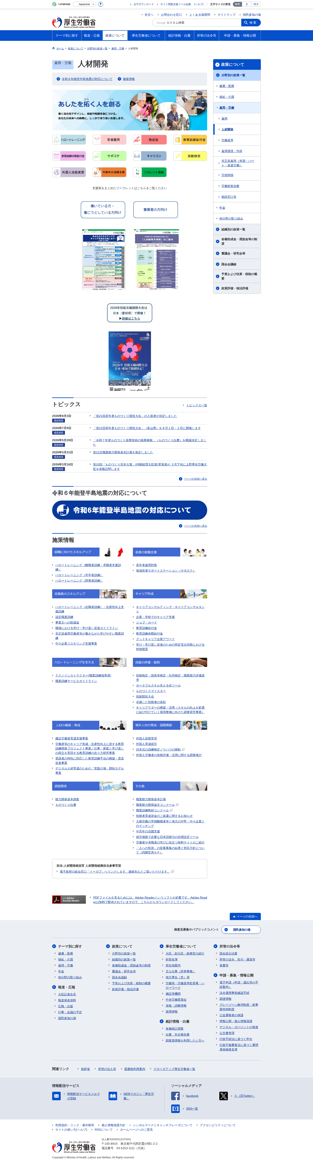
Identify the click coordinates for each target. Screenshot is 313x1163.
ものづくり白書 (65, 804)
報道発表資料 (67, 1000)
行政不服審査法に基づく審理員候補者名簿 (239, 1047)
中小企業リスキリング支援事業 (76, 643)
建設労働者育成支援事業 (71, 738)
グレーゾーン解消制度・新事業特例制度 (239, 1007)
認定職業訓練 (64, 617)
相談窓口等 (228, 196)
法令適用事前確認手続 (234, 993)
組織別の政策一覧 (233, 229)
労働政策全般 (230, 186)
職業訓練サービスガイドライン (76, 681)
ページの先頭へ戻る (195, 478)
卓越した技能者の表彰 (151, 702)
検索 (253, 22)
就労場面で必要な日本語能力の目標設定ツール (167, 837)
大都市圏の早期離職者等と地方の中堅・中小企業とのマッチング (170, 824)
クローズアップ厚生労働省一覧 (174, 1069)
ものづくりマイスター (151, 691)
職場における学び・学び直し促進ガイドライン (86, 628)
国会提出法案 (228, 953)
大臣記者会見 (67, 994)
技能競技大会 (145, 696)
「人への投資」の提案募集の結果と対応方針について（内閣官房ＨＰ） (170, 850)
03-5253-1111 (125, 1148)
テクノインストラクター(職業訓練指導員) (83, 675)
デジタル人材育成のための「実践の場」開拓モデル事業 (89, 771)
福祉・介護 (226, 96)
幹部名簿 (172, 959)
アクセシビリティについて (218, 1125)
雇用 (224, 118)
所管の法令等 (230, 946)
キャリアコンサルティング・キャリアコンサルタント (170, 609)
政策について (232, 64)
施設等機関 (173, 993)
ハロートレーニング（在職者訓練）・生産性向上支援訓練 (89, 609)
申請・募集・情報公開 (237, 975)
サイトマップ (226, 14)
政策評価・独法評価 (234, 288)
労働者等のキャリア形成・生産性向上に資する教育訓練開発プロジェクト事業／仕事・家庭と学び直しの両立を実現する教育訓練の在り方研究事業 (89, 748)
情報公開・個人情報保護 (236, 1021)
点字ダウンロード (144, 4)
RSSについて (104, 1129)
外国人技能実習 (146, 738)
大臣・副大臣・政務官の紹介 (185, 953)
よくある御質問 (199, 14)
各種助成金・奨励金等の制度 (239, 241)
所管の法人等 (107, 1069)
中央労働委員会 (176, 999)
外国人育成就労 (146, 744)
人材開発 (227, 129)
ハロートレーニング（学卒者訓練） (79, 575)
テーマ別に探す (70, 946)
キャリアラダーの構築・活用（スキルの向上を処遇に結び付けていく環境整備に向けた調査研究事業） (170, 710)
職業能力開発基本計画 (151, 799)
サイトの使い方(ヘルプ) (71, 1129)
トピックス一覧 (196, 405)
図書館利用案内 (134, 1069)
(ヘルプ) (199, 4)
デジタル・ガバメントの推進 (239, 1027)
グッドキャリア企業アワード (155, 639)
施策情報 (129, 79)
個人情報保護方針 (113, 1125)
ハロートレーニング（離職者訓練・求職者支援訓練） (88, 567)
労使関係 (227, 175)
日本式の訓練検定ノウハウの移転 (158, 749)
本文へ (149, 14)
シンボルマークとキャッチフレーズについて (162, 1125)
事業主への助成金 (67, 622)
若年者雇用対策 (146, 565)
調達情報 (225, 998)
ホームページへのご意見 (136, 1129)
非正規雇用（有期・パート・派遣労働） (237, 163)
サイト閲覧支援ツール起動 (175, 4)
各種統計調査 (175, 1028)
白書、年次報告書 (178, 1034)
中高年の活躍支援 (148, 831)
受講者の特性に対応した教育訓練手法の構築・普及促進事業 (89, 761)
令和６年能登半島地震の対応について (87, 79)
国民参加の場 (252, 14)
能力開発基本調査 (67, 799)
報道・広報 (66, 987)
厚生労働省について (181, 946)
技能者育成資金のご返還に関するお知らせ (164, 816)
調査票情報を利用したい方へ (185, 1040)
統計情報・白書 (178, 1021)
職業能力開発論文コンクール (155, 804)
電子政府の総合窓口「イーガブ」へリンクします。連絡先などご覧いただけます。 (115, 871)
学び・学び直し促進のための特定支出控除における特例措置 (170, 647)
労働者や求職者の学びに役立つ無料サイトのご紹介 (170, 842)
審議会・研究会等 (233, 253)
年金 (222, 207)
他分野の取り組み (231, 218)
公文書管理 (227, 1033)
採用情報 (172, 1011)
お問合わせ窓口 (171, 14)
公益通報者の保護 (231, 1015)
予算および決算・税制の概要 (239, 276)
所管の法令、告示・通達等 (237, 959)
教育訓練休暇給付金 (149, 633)
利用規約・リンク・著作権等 (74, 1125)
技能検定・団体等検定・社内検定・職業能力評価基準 (170, 678)
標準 (237, 4)
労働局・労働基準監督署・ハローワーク (185, 985)
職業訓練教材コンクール (152, 810)
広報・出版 (65, 1006)
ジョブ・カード (146, 622)
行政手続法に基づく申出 (236, 1039)
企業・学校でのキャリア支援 (155, 617)
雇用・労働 (226, 107)
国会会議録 (228, 264)
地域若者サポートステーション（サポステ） (166, 570)
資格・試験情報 (176, 1005)
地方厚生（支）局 (178, 977)
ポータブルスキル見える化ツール (158, 685)
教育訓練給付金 (146, 628)
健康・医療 (226, 86)
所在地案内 (173, 965)
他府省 (85, 1069)
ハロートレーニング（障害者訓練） (79, 580)
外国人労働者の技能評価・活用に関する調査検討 (169, 755)
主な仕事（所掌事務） (180, 971)
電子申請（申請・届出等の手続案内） (239, 985)
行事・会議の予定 (70, 1012)
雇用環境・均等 (231, 151)
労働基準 (227, 140)
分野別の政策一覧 (233, 75)
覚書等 (224, 965)
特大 (256, 4)
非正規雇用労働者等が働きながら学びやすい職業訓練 (89, 636)
